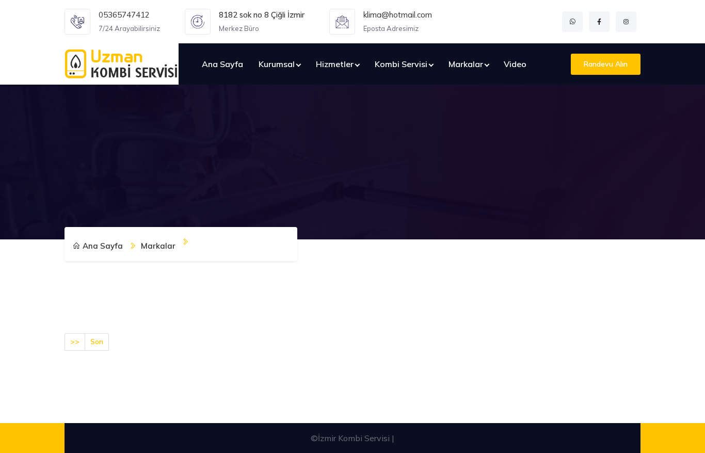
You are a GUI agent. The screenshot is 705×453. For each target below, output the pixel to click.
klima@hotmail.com (397, 15)
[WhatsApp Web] (572, 21)
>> (74, 341)
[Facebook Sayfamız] (599, 21)
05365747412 (124, 15)
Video (515, 64)
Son (96, 341)
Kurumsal (277, 64)
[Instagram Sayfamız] (626, 21)
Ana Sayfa (222, 64)
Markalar (465, 64)
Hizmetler (335, 64)
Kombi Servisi (401, 64)
